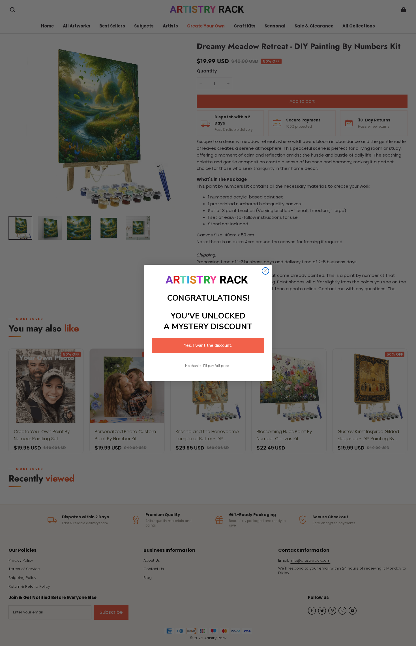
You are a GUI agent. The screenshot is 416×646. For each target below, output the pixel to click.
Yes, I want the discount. (208, 345)
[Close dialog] (265, 271)
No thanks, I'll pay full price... (208, 365)
